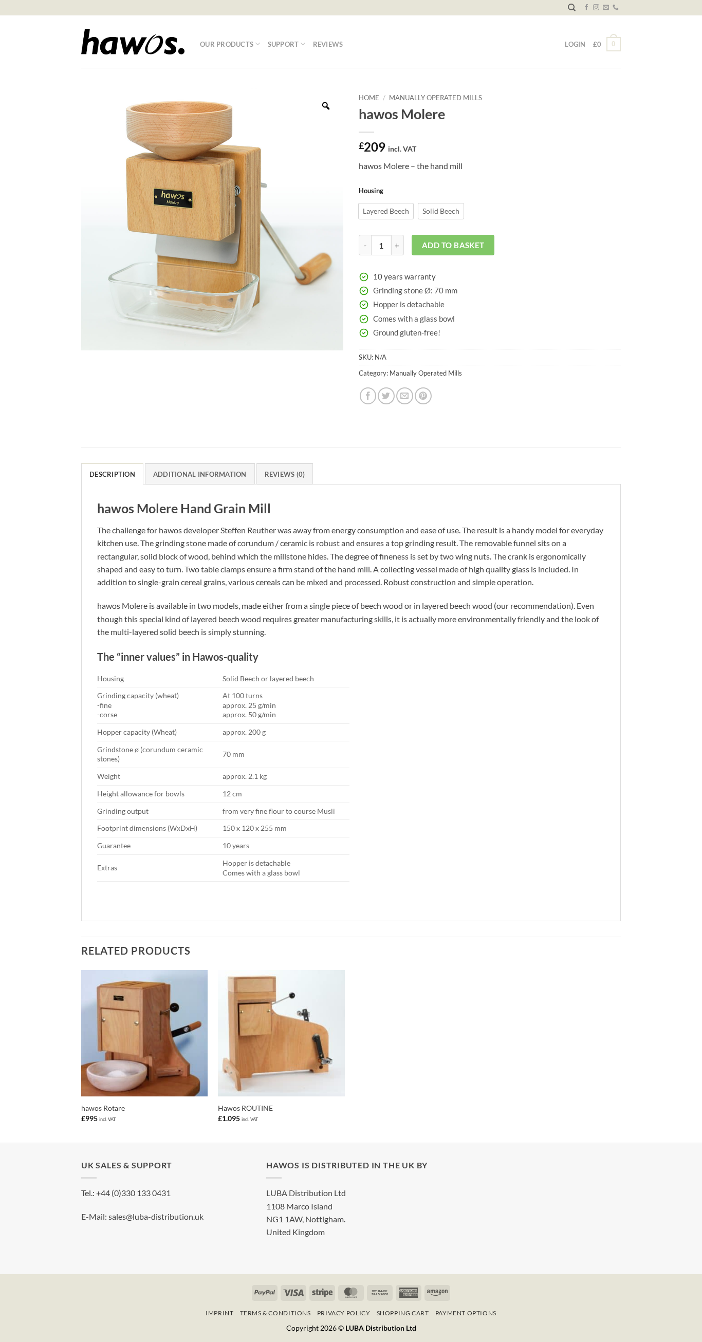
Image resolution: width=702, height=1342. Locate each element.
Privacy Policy (343, 1313)
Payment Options (465, 1313)
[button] (607, 44)
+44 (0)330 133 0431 (133, 1193)
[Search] (572, 8)
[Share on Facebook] (368, 395)
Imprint (219, 1313)
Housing (371, 191)
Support (283, 44)
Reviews (328, 44)
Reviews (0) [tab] (285, 474)
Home (369, 98)
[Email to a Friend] (404, 395)
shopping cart (403, 1313)
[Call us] (616, 7)
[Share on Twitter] (386, 395)
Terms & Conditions (275, 1313)
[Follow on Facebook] (586, 7)
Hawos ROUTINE (245, 1108)
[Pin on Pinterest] (423, 395)
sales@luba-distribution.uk (156, 1216)
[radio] (386, 211)
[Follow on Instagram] (596, 7)
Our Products (226, 44)
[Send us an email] (606, 7)
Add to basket (453, 245)
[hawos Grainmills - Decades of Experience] (132, 42)
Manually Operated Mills (435, 98)
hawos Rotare (103, 1108)
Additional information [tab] (200, 474)
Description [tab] (112, 474)
